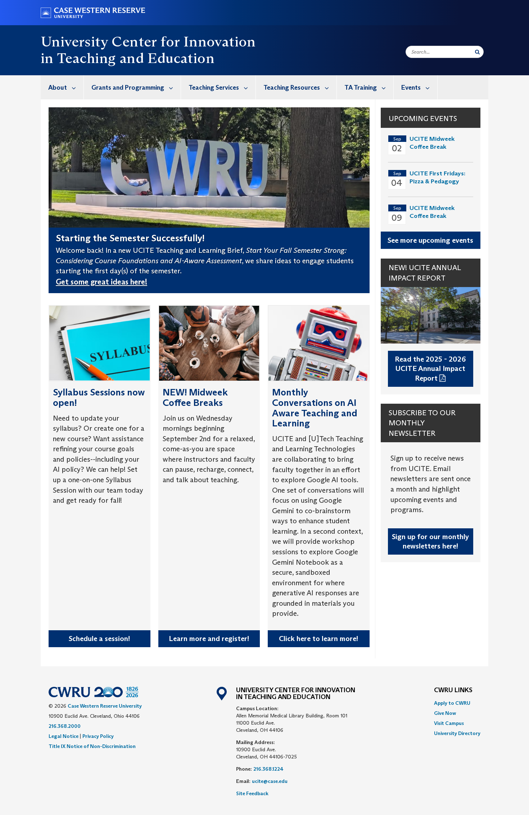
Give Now (445, 713)
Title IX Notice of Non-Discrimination (92, 746)
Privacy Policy (98, 736)
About (57, 87)
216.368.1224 (268, 769)
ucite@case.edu (270, 781)
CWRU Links (453, 690)
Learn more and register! (209, 638)
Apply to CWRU (452, 703)
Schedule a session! (99, 638)
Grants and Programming (127, 87)
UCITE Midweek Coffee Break (432, 143)
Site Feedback (252, 793)
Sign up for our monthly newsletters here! (430, 541)
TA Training (360, 87)
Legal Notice (63, 736)
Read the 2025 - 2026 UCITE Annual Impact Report (430, 368)
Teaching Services (214, 87)
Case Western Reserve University (105, 706)
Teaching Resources (291, 87)
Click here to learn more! (318, 638)
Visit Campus (449, 723)
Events (411, 87)
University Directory (457, 733)
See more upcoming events (430, 240)
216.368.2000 (65, 726)
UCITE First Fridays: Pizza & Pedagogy (437, 177)
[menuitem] (62, 87)
